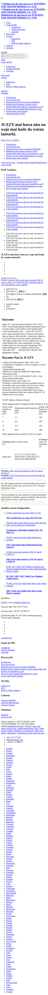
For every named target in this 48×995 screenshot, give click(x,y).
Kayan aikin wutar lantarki (17, 111)
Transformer (11, 97)
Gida (3, 162)
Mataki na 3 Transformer (24, 731)
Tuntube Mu (5, 278)
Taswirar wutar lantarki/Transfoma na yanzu (24, 109)
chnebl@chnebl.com (21, 602)
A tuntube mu (6, 638)
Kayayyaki (10, 162)
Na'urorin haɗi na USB (15, 114)
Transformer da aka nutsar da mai (30, 733)
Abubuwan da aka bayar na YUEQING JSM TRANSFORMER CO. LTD (22, 16)
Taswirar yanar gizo (32, 726)
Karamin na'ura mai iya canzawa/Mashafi (23, 102)
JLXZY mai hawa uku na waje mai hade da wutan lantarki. (22, 283)
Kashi (8, 165)
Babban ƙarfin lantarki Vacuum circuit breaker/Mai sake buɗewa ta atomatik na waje (24, 105)
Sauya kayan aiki (13, 100)
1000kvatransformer (26, 728)
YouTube (13, 278)
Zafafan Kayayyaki (15, 726)
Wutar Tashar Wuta (9, 728)
